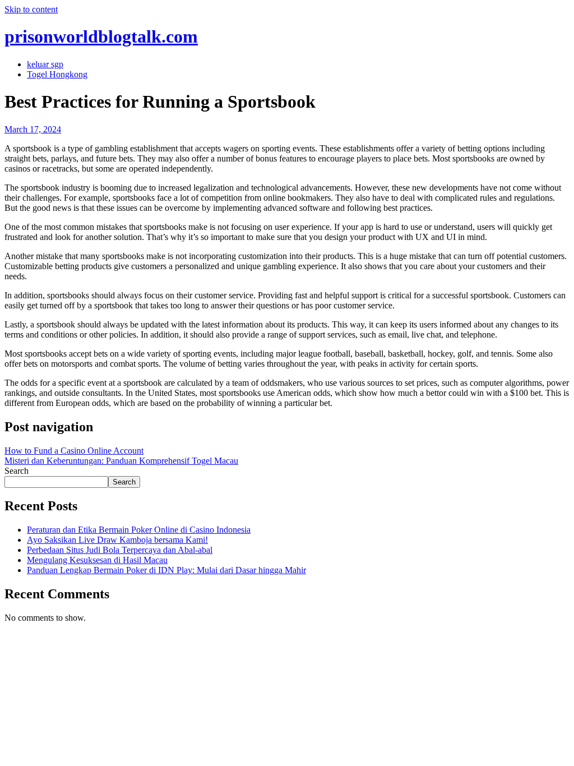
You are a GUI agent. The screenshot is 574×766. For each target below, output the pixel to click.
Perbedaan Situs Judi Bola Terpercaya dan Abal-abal (119, 550)
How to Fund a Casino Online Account (74, 450)
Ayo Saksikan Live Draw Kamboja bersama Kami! (117, 539)
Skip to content (31, 9)
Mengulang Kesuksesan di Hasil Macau (97, 560)
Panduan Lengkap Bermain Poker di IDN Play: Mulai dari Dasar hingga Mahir (166, 570)
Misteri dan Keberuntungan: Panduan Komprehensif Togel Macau (121, 460)
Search (16, 471)
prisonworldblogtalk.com (101, 36)
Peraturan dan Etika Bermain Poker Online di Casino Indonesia (139, 529)
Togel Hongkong (57, 74)
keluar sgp (45, 64)
